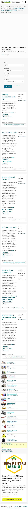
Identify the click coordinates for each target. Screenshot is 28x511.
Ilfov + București (7, 116)
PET (3, 209)
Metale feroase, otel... (11, 376)
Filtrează (8, 86)
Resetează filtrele (16, 86)
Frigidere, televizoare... (12, 385)
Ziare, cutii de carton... (11, 363)
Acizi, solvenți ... (12, 431)
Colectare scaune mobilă (18, 307)
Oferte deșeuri (21, 51)
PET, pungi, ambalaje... (11, 367)
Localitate (6, 68)
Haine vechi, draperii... (11, 399)
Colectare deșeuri (18, 506)
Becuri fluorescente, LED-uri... (12, 390)
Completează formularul (11, 10)
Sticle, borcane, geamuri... (12, 372)
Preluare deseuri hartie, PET (8, 178)
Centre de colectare (6, 49)
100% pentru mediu (16, 2)
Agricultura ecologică (7, 451)
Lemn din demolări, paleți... (12, 417)
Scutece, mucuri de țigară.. (12, 440)
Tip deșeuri (6, 73)
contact (25, 506)
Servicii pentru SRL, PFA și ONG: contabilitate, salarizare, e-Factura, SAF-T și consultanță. (14, 445)
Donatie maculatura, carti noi (8, 96)
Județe (5, 62)
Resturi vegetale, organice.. (12, 435)
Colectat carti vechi (9, 227)
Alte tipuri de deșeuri (6, 449)
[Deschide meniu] (25, 2)
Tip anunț (6, 79)
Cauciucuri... (10, 413)
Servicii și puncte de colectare (9, 51)
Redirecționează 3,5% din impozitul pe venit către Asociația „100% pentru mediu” (12, 479)
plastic (4, 299)
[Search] (22, 2)
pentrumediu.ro (5, 496)
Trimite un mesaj (21, 100)
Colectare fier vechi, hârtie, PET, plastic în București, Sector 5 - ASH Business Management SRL (14, 262)
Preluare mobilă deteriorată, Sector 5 (9, 317)
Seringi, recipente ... (11, 426)
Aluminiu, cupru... (11, 381)
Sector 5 (5, 119)
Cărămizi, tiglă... (12, 422)
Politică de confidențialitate (14, 508)
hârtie (12, 112)
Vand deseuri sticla (9, 132)
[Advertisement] (14, 31)
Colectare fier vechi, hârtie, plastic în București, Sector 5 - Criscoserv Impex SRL (14, 125)
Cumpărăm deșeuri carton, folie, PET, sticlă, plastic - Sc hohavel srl (14, 169)
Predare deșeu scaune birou (7, 271)
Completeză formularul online (13, 499)
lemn (13, 297)
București (5, 114)
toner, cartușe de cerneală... (12, 394)
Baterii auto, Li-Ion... (11, 403)
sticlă (12, 157)
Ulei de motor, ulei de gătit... (12, 408)
